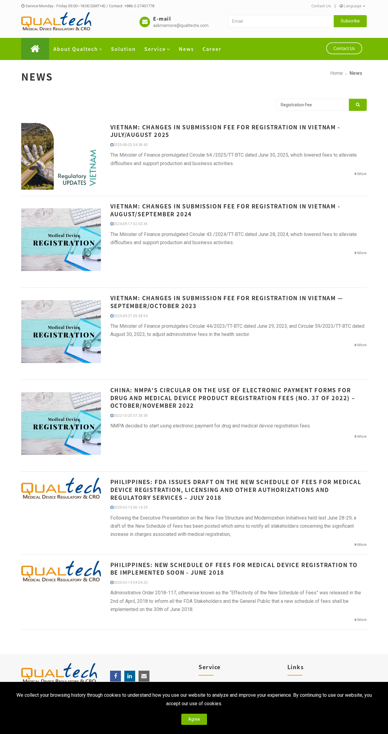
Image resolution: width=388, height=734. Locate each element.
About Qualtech (75, 48)
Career (212, 48)
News (186, 48)
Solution (123, 48)
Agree (194, 719)
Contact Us (321, 6)
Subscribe (350, 20)
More (361, 173)
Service (155, 48)
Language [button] (352, 6)
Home (336, 73)
